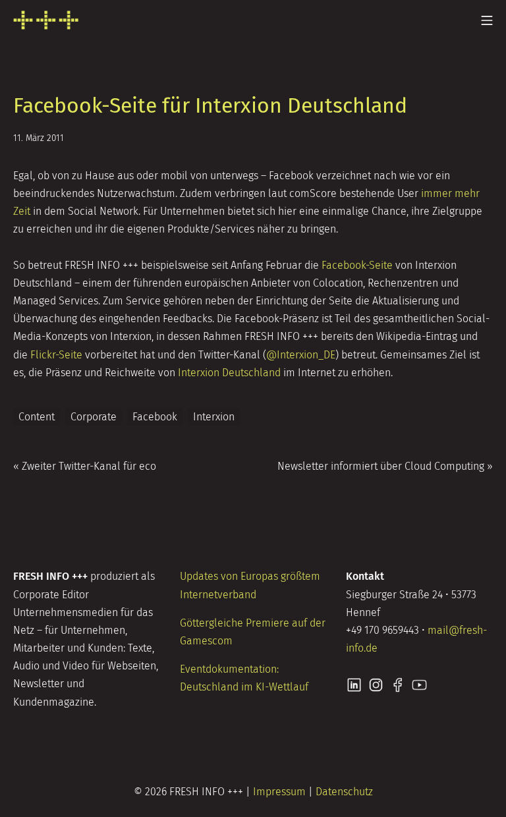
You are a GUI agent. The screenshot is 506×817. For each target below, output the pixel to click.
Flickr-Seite (56, 355)
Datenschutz (344, 791)
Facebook (154, 416)
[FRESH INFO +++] (46, 20)
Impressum (279, 791)
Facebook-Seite (357, 265)
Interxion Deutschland (229, 372)
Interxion (214, 416)
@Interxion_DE (300, 355)
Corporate (93, 416)
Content (36, 416)
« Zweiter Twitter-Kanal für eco (84, 466)
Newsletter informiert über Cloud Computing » (385, 466)
